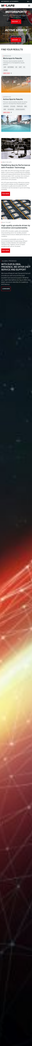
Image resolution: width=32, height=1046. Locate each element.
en (28, 1)
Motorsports (5, 1)
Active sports (14, 1)
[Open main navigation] (29, 5)
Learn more (6, 288)
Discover (15, 21)
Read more (5, 193)
